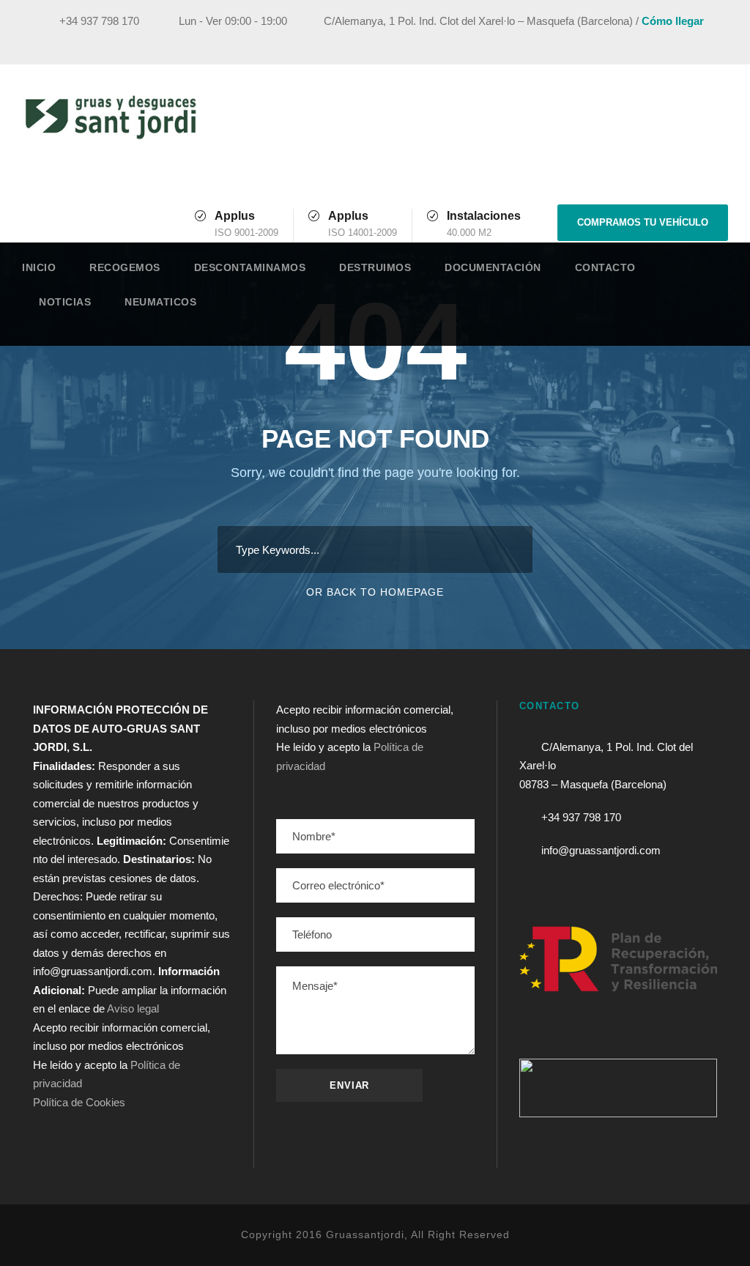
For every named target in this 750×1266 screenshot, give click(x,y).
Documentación (493, 267)
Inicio (39, 267)
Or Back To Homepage (375, 592)
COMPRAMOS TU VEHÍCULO (642, 222)
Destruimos (375, 267)
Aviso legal (133, 1008)
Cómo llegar (673, 21)
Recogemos (124, 267)
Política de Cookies (79, 1102)
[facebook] (624, 42)
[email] (597, 42)
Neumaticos (160, 302)
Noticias (65, 302)
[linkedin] (651, 42)
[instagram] (705, 42)
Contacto (605, 267)
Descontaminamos (250, 267)
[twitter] (678, 42)
